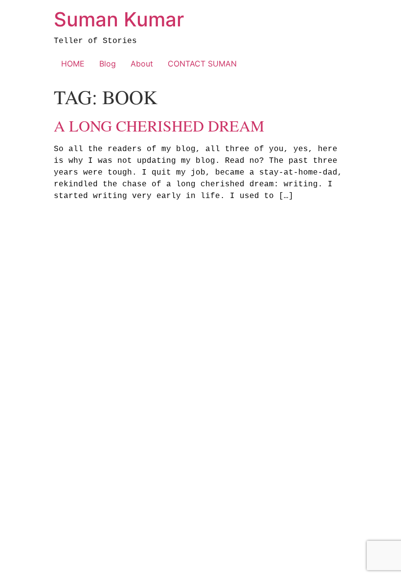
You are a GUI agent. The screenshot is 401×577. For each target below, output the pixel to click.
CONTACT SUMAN (202, 63)
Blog (107, 63)
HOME (73, 63)
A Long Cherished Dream (159, 125)
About (142, 63)
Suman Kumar (119, 19)
